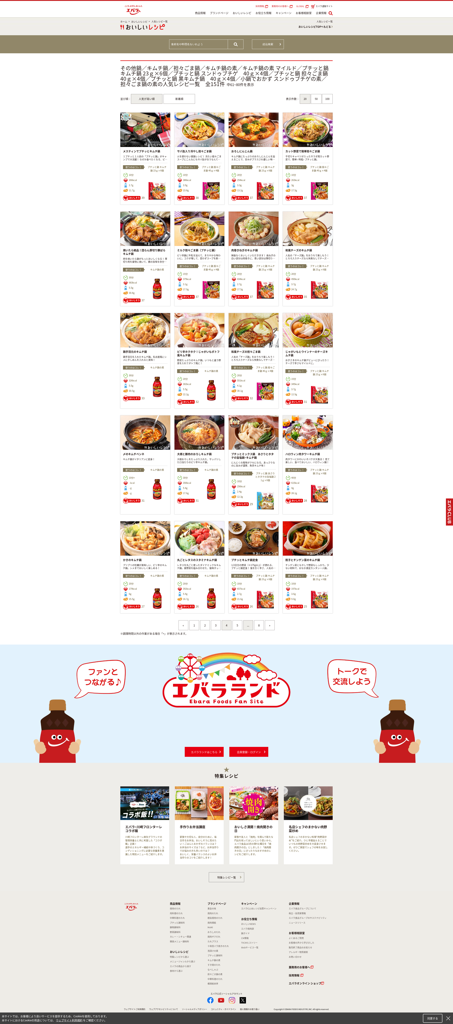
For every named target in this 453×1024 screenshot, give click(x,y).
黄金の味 (212, 908)
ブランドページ (219, 13)
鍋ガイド (245, 933)
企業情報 (321, 13)
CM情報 (245, 938)
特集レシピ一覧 (226, 877)
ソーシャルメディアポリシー (194, 1009)
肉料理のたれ (176, 913)
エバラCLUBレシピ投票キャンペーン (258, 908)
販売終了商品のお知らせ (300, 947)
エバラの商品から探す (180, 966)
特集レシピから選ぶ (179, 956)
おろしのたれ (214, 932)
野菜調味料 (175, 932)
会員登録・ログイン (249, 752)
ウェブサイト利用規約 (69, 1020)
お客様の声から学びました (301, 942)
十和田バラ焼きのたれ (218, 946)
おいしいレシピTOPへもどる (315, 26)
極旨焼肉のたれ (215, 918)
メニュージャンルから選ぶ (182, 961)
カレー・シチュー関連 (180, 936)
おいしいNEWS (248, 924)
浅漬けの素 (213, 950)
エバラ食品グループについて (302, 908)
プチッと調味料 (177, 922)
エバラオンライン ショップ (305, 983)
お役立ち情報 (263, 13)
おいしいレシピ (242, 13)
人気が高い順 (147, 99)
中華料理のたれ (177, 918)
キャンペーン (283, 13)
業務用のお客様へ (280, 6)
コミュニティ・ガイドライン (223, 1009)
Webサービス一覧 (249, 947)
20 (305, 99)
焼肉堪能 (212, 922)
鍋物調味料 (175, 927)
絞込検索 (268, 44)
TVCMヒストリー (249, 942)
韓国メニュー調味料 (179, 941)
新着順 (179, 99)
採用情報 (260, 6)
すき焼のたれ (214, 964)
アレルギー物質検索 (298, 952)
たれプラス (213, 941)
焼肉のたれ (175, 908)
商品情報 (200, 13)
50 (316, 99)
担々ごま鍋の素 (215, 974)
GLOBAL (300, 6)
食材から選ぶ (176, 970)
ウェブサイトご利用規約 (134, 1009)
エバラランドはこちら (204, 752)
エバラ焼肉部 (247, 928)
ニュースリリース (297, 922)
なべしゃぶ (213, 969)
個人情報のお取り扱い (249, 1009)
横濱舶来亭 (213, 983)
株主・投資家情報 (297, 913)
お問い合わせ (295, 956)
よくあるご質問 (296, 938)
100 (327, 99)
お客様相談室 (304, 13)
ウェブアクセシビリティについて (163, 1009)
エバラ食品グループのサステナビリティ (308, 918)
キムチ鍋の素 (214, 960)
